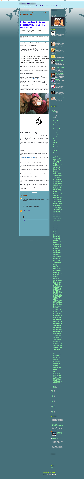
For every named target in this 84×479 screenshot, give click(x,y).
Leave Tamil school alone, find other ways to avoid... (57, 278)
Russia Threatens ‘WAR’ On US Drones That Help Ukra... (57, 146)
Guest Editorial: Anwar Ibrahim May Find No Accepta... (57, 363)
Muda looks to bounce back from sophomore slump (57, 268)
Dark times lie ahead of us (59, 42)
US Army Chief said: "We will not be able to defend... (57, 250)
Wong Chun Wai (54, 424)
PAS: (59, 79)
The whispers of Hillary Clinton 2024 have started (57, 161)
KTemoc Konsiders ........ (29, 4)
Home (52, 467)
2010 (53, 406)
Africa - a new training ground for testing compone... (57, 231)
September (54, 115)
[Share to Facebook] (35, 192)
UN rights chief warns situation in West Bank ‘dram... (57, 380)
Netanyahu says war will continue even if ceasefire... (57, 270)
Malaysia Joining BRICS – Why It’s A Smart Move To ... (57, 323)
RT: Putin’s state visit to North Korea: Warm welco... (57, 303)
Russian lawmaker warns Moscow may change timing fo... (57, 280)
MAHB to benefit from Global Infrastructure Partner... (57, 335)
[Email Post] (31, 192)
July (53, 117)
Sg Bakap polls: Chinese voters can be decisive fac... (57, 202)
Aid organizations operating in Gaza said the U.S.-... (57, 343)
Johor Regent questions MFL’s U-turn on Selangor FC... (57, 188)
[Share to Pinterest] (36, 192)
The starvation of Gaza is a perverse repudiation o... (57, 218)
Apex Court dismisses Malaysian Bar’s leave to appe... (57, 375)
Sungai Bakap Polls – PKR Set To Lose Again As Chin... (57, 124)
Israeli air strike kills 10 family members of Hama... (57, 240)
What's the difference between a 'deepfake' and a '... (57, 321)
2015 (53, 400)
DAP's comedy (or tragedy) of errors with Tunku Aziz (59, 67)
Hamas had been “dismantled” (36, 78)
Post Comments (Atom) (36, 240)
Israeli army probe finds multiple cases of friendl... (57, 291)
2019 (53, 395)
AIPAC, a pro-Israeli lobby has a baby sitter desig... (57, 194)
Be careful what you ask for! (59, 73)
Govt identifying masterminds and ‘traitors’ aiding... (57, 248)
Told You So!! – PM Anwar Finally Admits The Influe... (57, 214)
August (54, 116)
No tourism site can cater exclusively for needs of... (57, 167)
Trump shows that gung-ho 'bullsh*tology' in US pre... (57, 190)
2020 (53, 394)
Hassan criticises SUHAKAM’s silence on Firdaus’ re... (57, 198)
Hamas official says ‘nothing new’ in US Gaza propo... (57, 136)
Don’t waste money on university (56, 299)
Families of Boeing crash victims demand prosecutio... (57, 341)
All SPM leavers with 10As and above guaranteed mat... (57, 130)
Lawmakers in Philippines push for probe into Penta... (57, 331)
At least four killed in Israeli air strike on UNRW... (57, 276)
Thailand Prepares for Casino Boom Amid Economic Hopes (57, 307)
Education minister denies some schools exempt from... (57, 295)
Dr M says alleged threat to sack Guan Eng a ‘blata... (57, 223)
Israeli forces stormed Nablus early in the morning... (57, 313)
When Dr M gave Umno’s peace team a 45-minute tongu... (57, 206)
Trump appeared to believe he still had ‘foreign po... (57, 293)
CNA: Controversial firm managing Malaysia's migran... (56, 157)
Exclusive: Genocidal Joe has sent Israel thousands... (57, 159)
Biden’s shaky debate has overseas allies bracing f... (57, 178)
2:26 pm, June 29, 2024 (29, 198)
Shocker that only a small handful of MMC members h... (57, 350)
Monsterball (24, 198)
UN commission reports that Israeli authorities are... (57, 361)
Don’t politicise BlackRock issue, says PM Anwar (57, 325)
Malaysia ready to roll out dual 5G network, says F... (57, 382)
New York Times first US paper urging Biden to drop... (57, 150)
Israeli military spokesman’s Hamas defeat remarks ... (57, 357)
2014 (53, 401)
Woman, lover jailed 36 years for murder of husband (57, 327)
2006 (53, 411)
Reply (23, 207)
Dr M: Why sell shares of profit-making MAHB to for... (57, 365)
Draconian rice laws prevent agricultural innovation (57, 319)
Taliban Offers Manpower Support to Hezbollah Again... (56, 353)
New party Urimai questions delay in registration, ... (57, 333)
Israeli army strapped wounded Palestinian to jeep (57, 272)
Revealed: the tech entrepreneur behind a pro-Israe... (57, 120)
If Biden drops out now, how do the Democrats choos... (57, 148)
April (54, 385)
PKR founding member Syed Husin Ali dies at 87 (57, 171)
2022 (53, 391)
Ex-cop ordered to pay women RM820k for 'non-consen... (57, 200)
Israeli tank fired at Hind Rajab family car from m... (57, 274)
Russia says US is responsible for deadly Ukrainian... (57, 266)
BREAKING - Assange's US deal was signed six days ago (57, 246)
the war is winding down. (31, 139)
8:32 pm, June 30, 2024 (32, 216)
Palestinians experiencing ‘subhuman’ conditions (56, 238)
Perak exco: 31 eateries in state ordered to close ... (57, 315)
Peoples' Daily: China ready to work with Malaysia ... (57, 347)
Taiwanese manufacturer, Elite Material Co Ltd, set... (57, 355)
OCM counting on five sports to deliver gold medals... (57, 285)
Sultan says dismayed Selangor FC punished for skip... (57, 227)
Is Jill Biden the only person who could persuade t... (57, 132)
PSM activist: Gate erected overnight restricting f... (57, 134)
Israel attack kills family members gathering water (57, 154)
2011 (53, 405)
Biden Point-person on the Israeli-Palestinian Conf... (57, 289)
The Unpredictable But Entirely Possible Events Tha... (57, 258)
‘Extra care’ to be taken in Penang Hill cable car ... (57, 152)
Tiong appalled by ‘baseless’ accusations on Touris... (57, 254)
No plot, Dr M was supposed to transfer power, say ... (57, 165)
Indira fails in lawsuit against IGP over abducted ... (57, 180)
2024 (53, 110)
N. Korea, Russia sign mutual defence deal (57, 369)
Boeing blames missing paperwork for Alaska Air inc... (57, 173)
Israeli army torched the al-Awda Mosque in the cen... (57, 126)
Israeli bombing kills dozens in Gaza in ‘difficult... (57, 311)
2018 (53, 396)
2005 (53, 412)
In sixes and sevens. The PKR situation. (57, 439)
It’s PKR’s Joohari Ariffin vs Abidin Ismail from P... (57, 317)
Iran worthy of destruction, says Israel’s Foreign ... (57, 138)
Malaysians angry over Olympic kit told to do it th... (57, 225)
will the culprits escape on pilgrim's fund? (57, 445)
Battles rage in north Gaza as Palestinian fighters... (57, 163)
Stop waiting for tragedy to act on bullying (57, 418)
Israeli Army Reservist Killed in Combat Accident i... (57, 287)
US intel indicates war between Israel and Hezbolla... (57, 176)
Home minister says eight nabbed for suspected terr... (57, 244)
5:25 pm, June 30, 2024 (27, 210)
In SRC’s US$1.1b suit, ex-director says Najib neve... (57, 252)
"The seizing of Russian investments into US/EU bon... (57, 221)
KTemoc (26, 216)
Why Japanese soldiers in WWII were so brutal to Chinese (59, 61)
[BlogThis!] (33, 192)
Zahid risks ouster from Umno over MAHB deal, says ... (57, 169)
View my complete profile (55, 37)
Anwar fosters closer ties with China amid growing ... (57, 184)
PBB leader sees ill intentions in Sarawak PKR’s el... (57, 301)
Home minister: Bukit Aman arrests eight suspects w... (57, 256)
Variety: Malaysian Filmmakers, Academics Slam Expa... (57, 297)
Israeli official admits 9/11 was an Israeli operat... (57, 182)
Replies (25, 215)
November (54, 112)
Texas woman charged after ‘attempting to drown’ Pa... (57, 262)
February (54, 387)
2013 (53, 402)
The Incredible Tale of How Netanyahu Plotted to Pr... (57, 367)
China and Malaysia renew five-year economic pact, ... (57, 378)
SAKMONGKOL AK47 (55, 438)
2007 (53, 410)
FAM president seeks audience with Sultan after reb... (57, 204)
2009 (53, 407)
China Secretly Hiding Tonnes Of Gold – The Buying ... (57, 142)
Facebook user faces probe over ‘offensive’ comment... (57, 283)
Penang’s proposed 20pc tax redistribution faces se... (57, 260)
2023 (53, 390)
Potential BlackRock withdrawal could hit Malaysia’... (57, 210)
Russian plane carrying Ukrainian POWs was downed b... (57, 212)
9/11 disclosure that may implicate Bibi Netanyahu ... (57, 216)
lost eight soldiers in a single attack (28, 157)
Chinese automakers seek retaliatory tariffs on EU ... (57, 373)
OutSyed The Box (54, 431)
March (54, 386)
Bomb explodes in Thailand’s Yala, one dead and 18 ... (57, 128)
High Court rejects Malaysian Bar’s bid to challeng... (57, 208)
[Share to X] (34, 192)
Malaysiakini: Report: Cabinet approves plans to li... (57, 196)
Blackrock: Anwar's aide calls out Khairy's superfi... (57, 309)
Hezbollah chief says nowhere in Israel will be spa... (57, 359)
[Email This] (32, 192)
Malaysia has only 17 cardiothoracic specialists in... (57, 234)
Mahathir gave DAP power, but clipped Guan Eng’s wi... (57, 186)
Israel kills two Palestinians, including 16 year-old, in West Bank (59, 98)
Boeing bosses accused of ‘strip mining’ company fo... (57, 339)
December (54, 111)
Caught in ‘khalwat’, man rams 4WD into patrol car (57, 140)
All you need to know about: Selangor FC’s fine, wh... (57, 229)
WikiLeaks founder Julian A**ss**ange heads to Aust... (57, 236)
